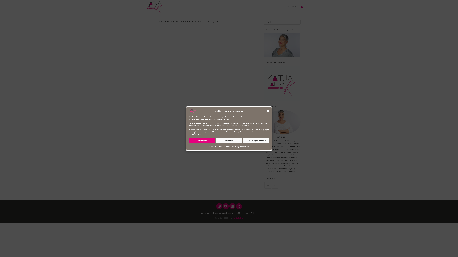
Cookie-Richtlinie (215, 147)
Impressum (244, 147)
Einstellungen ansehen (256, 141)
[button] (268, 111)
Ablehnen (229, 141)
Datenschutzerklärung (231, 147)
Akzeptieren (201, 141)
